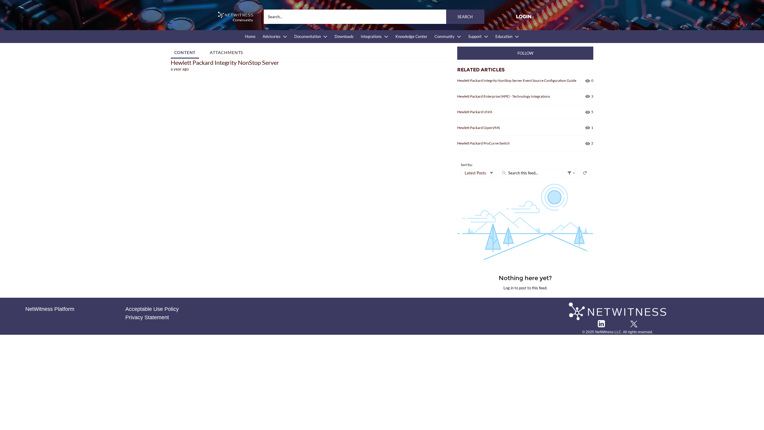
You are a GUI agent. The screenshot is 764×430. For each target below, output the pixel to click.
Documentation (307, 36)
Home (250, 36)
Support (475, 36)
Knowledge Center (411, 36)
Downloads (344, 36)
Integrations (371, 36)
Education (503, 36)
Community (445, 36)
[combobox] (374, 17)
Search (465, 16)
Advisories (272, 36)
